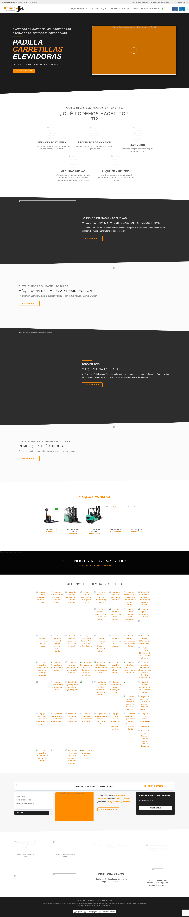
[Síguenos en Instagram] (176, 9)
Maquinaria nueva (78, 9)
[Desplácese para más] (94, 87)
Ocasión (94, 9)
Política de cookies (24, 800)
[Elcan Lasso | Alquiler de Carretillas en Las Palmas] (86, 754)
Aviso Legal (20, 796)
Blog (135, 9)
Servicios (115, 9)
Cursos (125, 9)
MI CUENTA (148, 786)
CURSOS (110, 786)
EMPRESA (79, 786)
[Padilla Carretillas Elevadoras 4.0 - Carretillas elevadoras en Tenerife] (15, 8)
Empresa (144, 9)
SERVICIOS (101, 786)
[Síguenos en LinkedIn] (183, 9)
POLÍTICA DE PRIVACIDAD (24, 803)
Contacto (155, 9)
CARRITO (159, 786)
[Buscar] (168, 9)
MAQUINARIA (90, 786)
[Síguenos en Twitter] (180, 9)
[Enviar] (51, 813)
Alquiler (105, 9)
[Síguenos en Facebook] (173, 9)
